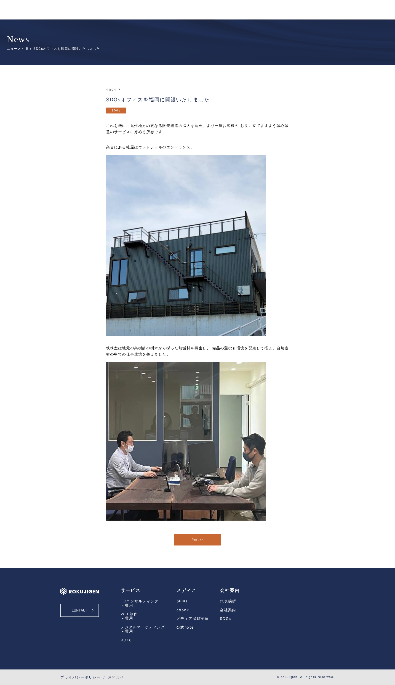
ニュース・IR (17, 48)
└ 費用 (127, 605)
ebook (182, 610)
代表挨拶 (228, 601)
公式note (185, 627)
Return (198, 540)
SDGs (116, 110)
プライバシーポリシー (80, 677)
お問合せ (116, 677)
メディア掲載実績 (192, 618)
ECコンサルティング (140, 601)
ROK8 (126, 640)
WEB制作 (129, 614)
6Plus (182, 601)
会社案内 (228, 610)
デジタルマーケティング (143, 627)
